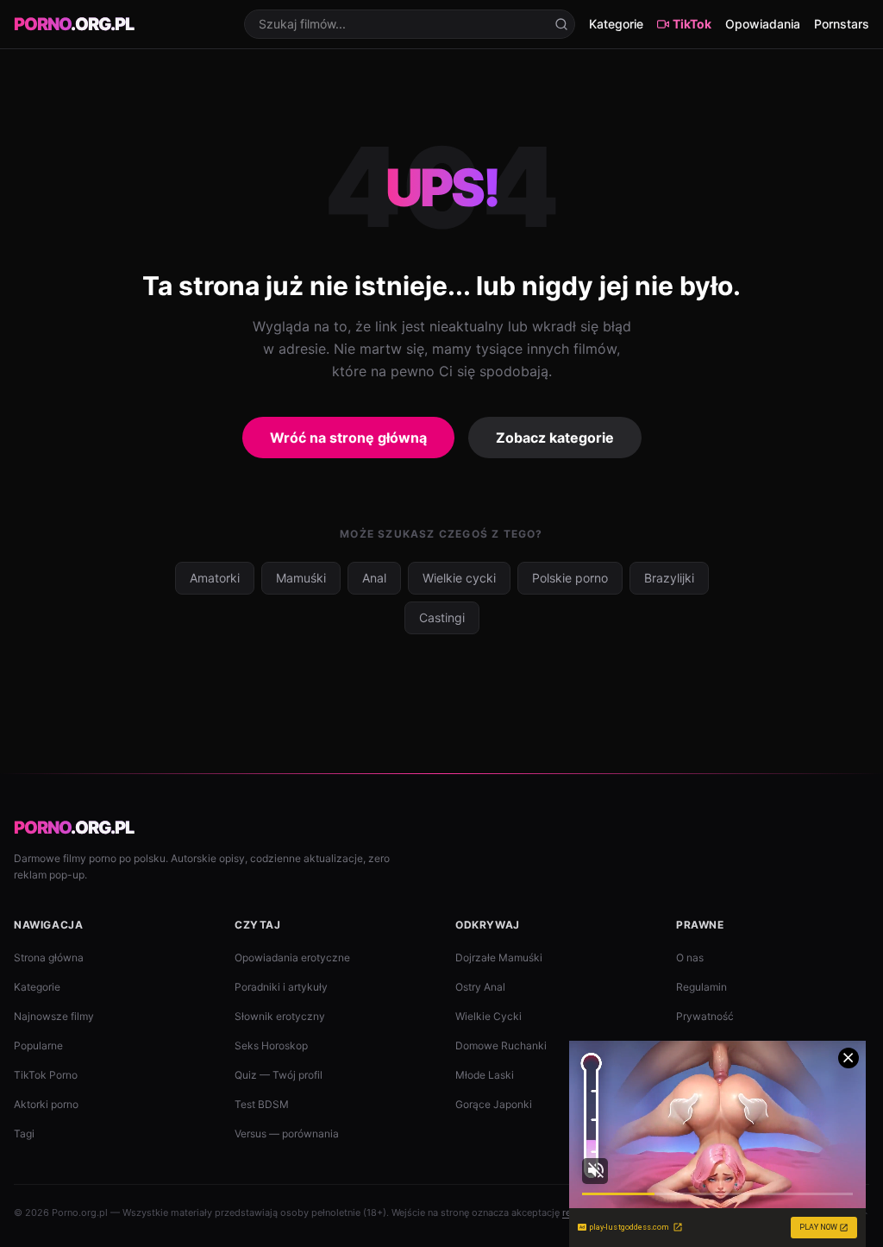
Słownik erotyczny (280, 1016)
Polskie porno (570, 577)
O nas (690, 957)
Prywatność (705, 1016)
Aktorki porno (46, 1104)
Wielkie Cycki (488, 1016)
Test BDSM (262, 1104)
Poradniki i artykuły (281, 986)
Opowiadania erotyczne (292, 957)
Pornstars (841, 23)
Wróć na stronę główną (348, 437)
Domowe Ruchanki (501, 1045)
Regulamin (701, 986)
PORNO (74, 24)
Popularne (38, 1045)
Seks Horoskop (271, 1045)
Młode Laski (484, 1074)
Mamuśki (301, 577)
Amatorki (215, 577)
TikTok (692, 23)
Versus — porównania (287, 1133)
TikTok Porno (46, 1074)
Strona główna (49, 957)
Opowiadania (762, 23)
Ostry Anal (480, 986)
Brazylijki (669, 577)
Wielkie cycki (459, 577)
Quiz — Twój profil (279, 1074)
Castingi (442, 617)
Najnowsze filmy (54, 1016)
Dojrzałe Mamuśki (498, 957)
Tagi (24, 1133)
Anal (374, 577)
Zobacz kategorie (555, 437)
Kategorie (616, 23)
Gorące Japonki (493, 1104)
